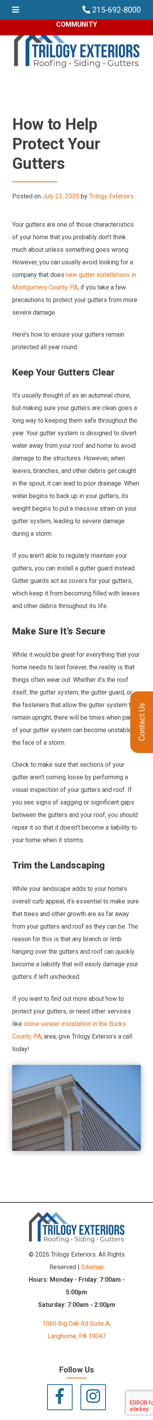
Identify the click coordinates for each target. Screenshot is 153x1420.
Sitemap (92, 1267)
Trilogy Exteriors (111, 196)
